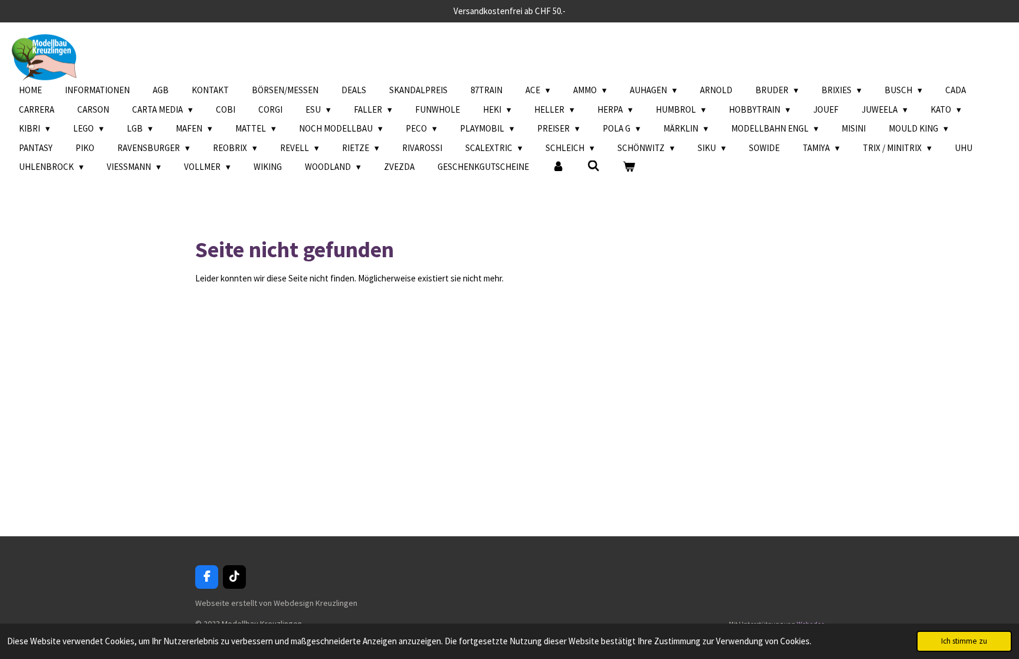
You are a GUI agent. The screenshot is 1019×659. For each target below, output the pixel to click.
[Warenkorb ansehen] (629, 167)
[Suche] (593, 166)
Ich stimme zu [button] (964, 641)
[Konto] (558, 167)
